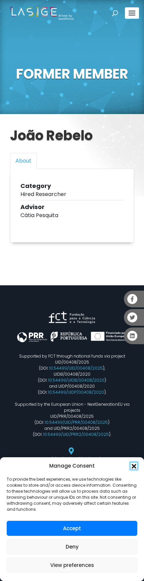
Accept (72, 528)
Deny (72, 546)
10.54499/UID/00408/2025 (76, 368)
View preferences (72, 565)
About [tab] (23, 161)
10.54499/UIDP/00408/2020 (76, 392)
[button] (134, 466)
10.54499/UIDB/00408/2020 (76, 380)
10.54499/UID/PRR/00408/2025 (76, 422)
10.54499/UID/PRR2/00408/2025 (76, 434)
